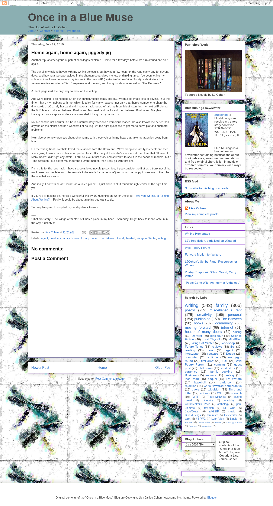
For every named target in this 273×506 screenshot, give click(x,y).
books (198, 323)
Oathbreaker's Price (197, 404)
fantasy (229, 375)
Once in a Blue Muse (80, 17)
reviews (217, 346)
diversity (208, 400)
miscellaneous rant (225, 310)
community (224, 323)
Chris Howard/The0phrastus (223, 385)
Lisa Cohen (197, 208)
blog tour (216, 335)
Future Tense (194, 346)
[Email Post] (84, 232)
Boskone (191, 375)
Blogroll (59, 30)
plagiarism (207, 426)
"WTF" (196, 396)
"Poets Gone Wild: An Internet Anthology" (212, 282)
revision (209, 407)
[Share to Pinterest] (108, 232)
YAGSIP (214, 411)
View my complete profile (202, 214)
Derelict (197, 335)
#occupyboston (234, 422)
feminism (212, 415)
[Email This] (91, 232)
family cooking (221, 371)
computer (191, 357)
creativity (55, 238)
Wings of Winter (146, 238)
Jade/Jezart (192, 411)
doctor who (204, 422)
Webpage (73, 30)
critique (213, 357)
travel (120, 238)
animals (210, 375)
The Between (107, 238)
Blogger (211, 497)
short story (227, 368)
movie (218, 422)
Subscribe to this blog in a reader (207, 188)
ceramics (191, 371)
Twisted (130, 238)
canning (219, 364)
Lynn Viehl (218, 418)
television (214, 389)
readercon (225, 382)
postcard (213, 353)
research (236, 393)
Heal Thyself (211, 339)
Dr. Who (229, 407)
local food (192, 378)
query (195, 389)
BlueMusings (193, 415)
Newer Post (40, 367)
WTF (220, 393)
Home (102, 367)
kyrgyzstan (192, 353)
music (231, 411)
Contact (45, 30)
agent (44, 238)
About (32, 30)
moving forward (198, 327)
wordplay (229, 400)
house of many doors (84, 238)
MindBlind (235, 339)
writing (162, 238)
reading (190, 350)
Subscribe (221, 114)
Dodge (230, 353)
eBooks (205, 393)
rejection (190, 385)
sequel (212, 378)
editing (237, 332)
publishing (202, 319)
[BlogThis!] (95, 232)
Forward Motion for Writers (203, 254)
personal (235, 315)
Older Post (163, 367)
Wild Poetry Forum (197, 247)
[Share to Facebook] (104, 232)
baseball (200, 382)
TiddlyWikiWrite (216, 396)
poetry (190, 310)
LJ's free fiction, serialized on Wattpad (210, 240)
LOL (225, 361)
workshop (228, 343)
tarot (187, 418)
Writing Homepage (197, 233)
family (66, 238)
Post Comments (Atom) (110, 378)
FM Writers (234, 378)
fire (232, 346)
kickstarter (230, 415)
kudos (188, 422)
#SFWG (201, 418)
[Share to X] (99, 232)
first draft (207, 361)
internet (227, 327)
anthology (223, 404)
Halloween (206, 368)
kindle (233, 418)
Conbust (193, 426)
